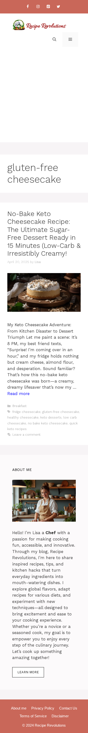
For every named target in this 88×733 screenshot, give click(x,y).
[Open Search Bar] (54, 39)
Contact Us (68, 708)
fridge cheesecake (26, 412)
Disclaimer (60, 716)
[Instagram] (38, 6)
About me (18, 708)
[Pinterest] (48, 6)
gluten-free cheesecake (60, 412)
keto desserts (51, 417)
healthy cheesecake (23, 417)
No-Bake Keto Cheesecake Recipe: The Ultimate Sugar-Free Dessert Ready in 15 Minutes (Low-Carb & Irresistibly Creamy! (44, 233)
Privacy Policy (42, 708)
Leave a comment (26, 434)
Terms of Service (33, 716)
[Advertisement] (44, 98)
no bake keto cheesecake (48, 423)
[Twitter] (58, 6)
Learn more (28, 672)
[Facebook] (27, 6)
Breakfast (19, 406)
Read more (18, 393)
